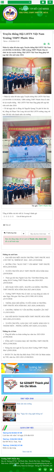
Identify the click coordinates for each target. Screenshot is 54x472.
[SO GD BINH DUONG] (27, 368)
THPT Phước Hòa (44, 206)
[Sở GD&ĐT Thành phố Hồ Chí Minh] (27, 384)
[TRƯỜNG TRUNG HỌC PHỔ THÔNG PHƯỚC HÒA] (10, 13)
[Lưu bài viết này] (49, 44)
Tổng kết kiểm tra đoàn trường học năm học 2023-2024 (25, 334)
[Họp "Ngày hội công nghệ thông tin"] (9, 417)
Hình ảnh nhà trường (24, 404)
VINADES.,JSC (47, 466)
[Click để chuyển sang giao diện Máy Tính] (45, 469)
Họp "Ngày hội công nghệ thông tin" (30, 414)
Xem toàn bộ (27, 452)
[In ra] (45, 44)
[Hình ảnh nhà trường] (9, 407)
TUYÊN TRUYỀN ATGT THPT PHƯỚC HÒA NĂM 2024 (27, 271)
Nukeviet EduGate (27, 466)
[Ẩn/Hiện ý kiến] (23, 233)
